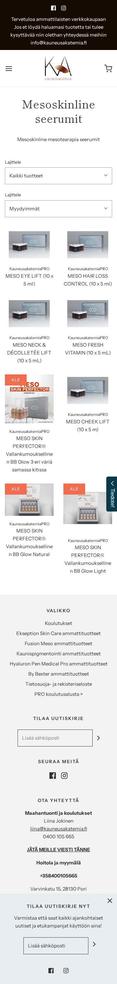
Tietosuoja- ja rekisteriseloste (58, 684)
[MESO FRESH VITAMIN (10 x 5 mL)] (87, 314)
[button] (58, 175)
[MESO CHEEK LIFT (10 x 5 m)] (87, 390)
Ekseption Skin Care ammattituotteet (58, 633)
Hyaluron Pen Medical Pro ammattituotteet (59, 664)
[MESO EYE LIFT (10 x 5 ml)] (29, 245)
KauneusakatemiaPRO (29, 268)
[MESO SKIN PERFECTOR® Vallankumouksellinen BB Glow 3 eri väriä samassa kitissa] (29, 398)
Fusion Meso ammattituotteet (58, 643)
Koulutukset (58, 623)
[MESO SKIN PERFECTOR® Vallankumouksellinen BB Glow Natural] (29, 500)
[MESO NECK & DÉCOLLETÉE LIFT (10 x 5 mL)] (29, 314)
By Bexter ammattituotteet (58, 674)
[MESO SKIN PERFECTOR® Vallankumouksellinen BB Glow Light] (87, 508)
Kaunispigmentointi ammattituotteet (59, 653)
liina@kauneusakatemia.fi (58, 829)
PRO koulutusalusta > (58, 694)
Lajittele (13, 162)
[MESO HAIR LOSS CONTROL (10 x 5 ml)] (87, 245)
